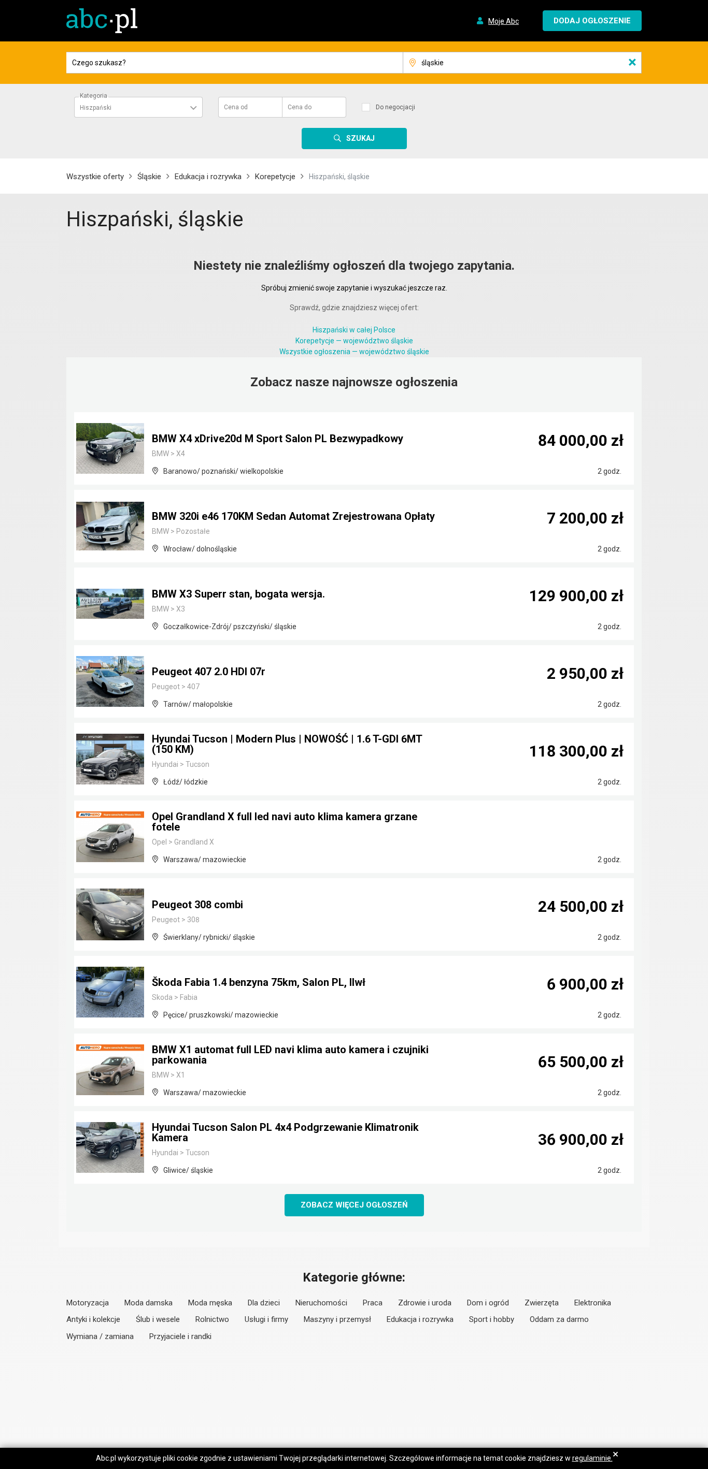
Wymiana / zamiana (100, 1336)
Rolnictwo (212, 1319)
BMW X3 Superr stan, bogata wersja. (238, 594)
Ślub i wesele (158, 1319)
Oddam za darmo (559, 1319)
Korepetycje (275, 176)
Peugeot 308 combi (197, 904)
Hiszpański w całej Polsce (354, 330)
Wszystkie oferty (95, 176)
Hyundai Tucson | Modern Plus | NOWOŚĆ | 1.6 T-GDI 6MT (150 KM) (287, 744)
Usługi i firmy (266, 1319)
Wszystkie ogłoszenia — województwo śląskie (354, 351)
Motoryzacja (87, 1302)
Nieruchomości (321, 1302)
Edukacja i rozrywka (208, 176)
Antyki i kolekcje (93, 1319)
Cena (236, 107)
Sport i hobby (491, 1319)
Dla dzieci (264, 1302)
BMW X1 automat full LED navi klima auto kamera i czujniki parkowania (290, 1054)
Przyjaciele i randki (180, 1336)
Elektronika (592, 1302)
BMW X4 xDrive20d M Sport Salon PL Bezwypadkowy (277, 438)
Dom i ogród (488, 1302)
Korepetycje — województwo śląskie (354, 341)
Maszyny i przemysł (337, 1319)
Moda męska (210, 1302)
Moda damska (148, 1302)
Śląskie (149, 176)
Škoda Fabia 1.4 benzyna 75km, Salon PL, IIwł (258, 982)
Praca (373, 1302)
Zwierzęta (542, 1302)
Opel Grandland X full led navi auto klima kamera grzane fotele (284, 821)
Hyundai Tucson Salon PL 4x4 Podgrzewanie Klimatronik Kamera (285, 1132)
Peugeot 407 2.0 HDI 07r (208, 671)
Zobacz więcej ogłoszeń (354, 1205)
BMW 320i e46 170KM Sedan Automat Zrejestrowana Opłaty (293, 516)
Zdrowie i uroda (424, 1302)
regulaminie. (592, 1458)
